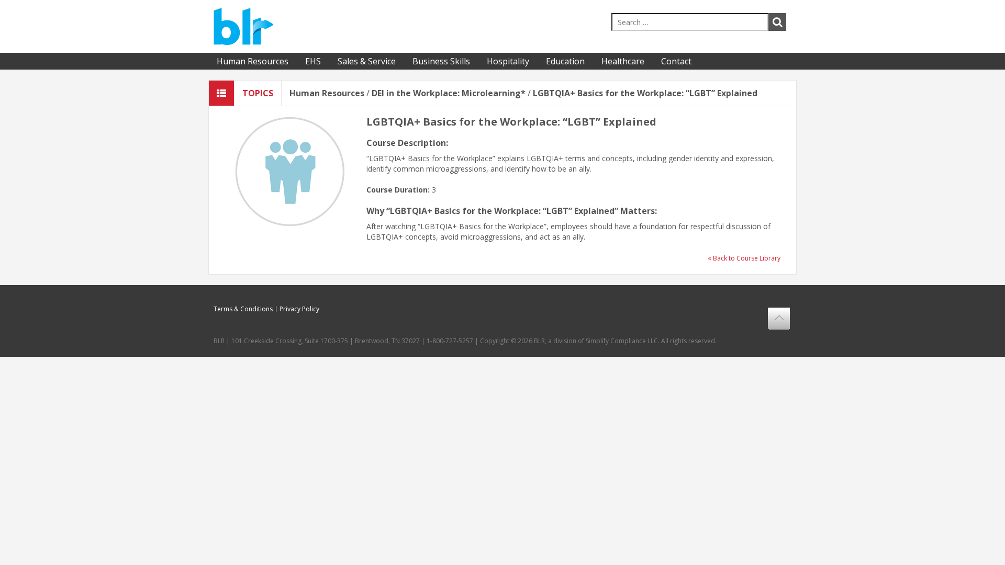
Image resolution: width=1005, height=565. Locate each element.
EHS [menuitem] (313, 61)
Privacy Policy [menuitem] (299, 309)
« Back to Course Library (744, 258)
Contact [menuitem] (676, 61)
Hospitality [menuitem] (508, 61)
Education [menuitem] (565, 61)
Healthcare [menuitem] (622, 61)
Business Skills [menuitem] (441, 61)
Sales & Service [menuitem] (367, 61)
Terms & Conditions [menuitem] (243, 309)
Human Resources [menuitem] (252, 61)
